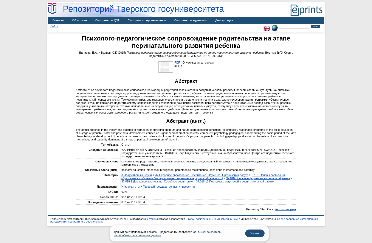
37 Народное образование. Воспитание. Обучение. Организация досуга (201, 175)
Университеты (130, 186)
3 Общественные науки (136, 175)
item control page (285, 209)
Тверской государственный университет (169, 186)
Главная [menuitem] (58, 20)
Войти (54, 26)
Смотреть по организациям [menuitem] (147, 20)
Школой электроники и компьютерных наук (212, 219)
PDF (177, 62)
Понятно (255, 233)
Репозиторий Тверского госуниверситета (143, 9)
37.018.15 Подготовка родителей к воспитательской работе (235, 181)
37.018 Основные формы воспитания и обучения (258, 178)
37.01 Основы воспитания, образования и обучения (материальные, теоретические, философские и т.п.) (203, 176)
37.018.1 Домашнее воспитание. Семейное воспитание (157, 181)
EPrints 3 (152, 219)
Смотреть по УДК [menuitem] (107, 20)
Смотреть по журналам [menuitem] (190, 20)
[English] (267, 26)
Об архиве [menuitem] (79, 20)
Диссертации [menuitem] (224, 20)
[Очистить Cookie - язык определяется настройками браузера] (274, 26)
